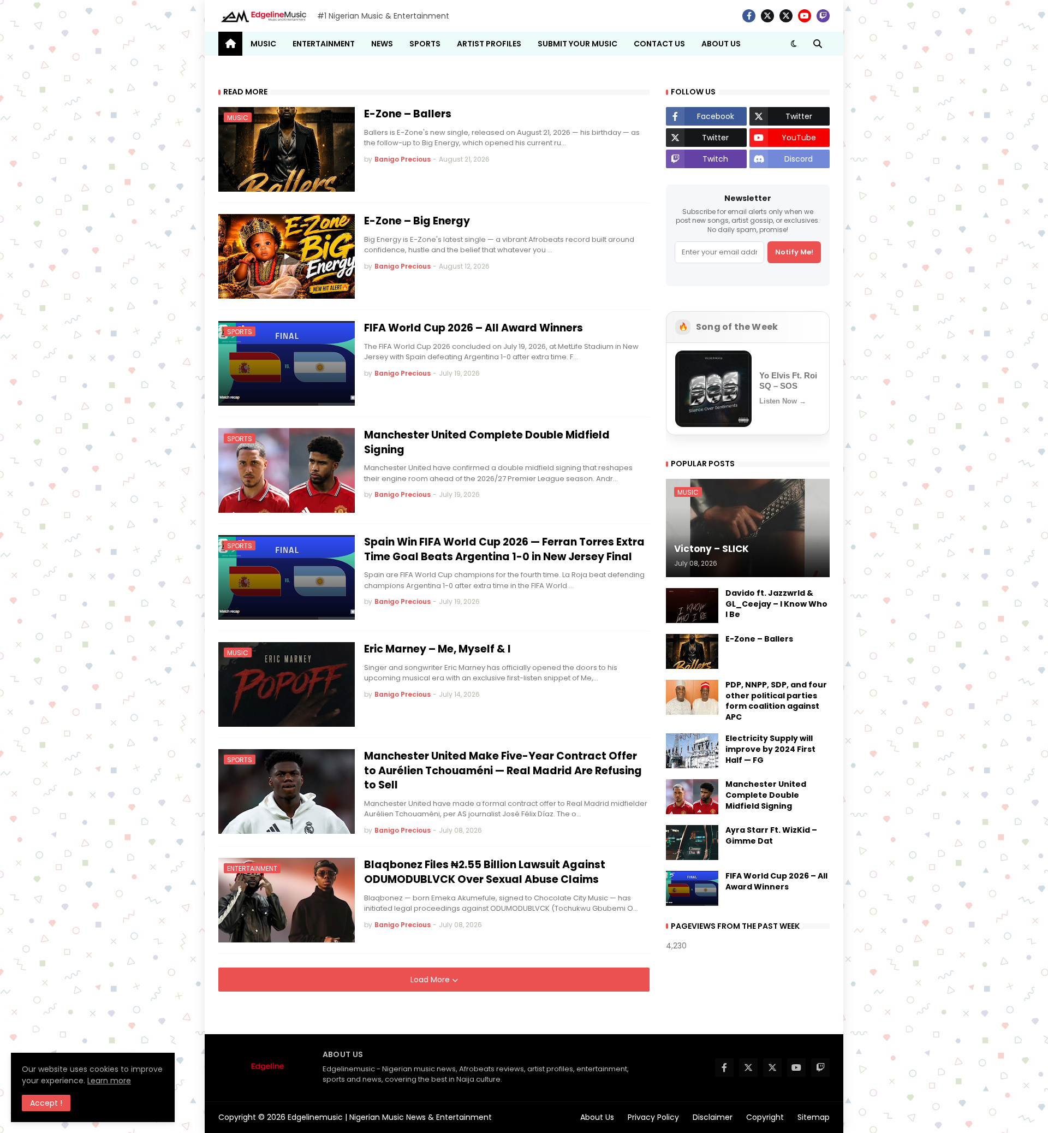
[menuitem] (230, 44)
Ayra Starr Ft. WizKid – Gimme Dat (771, 835)
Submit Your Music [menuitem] (577, 43)
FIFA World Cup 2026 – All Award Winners (473, 328)
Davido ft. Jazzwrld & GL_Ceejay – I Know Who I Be (776, 604)
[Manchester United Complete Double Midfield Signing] (692, 796)
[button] (794, 44)
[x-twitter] (767, 15)
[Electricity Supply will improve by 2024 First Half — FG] (692, 750)
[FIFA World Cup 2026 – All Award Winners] (692, 888)
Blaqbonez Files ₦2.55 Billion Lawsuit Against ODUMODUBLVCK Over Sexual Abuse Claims (484, 872)
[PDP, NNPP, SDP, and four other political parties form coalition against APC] (692, 697)
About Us (597, 1117)
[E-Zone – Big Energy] (286, 256)
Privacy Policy (653, 1117)
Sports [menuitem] (424, 43)
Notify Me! (794, 252)
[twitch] (823, 15)
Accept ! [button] (46, 1103)
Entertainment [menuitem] (324, 43)
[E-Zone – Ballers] (692, 651)
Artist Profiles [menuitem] (489, 43)
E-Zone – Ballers (407, 114)
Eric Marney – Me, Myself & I (437, 649)
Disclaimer (713, 1117)
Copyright (765, 1117)
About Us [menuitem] (721, 43)
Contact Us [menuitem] (659, 43)
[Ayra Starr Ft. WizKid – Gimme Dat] (692, 842)
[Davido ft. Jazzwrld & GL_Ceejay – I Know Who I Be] (692, 605)
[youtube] (804, 15)
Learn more (109, 1080)
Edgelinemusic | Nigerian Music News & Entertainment (390, 1117)
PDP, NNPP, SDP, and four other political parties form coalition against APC (776, 701)
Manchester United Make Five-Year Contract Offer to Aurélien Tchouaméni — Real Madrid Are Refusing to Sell (503, 770)
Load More (431, 979)
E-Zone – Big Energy (417, 221)
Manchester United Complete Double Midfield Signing (487, 442)
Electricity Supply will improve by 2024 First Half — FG (770, 749)
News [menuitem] (382, 43)
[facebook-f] (748, 15)
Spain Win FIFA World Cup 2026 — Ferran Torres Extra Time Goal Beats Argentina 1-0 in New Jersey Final (504, 549)
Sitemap (813, 1117)
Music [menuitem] (263, 43)
